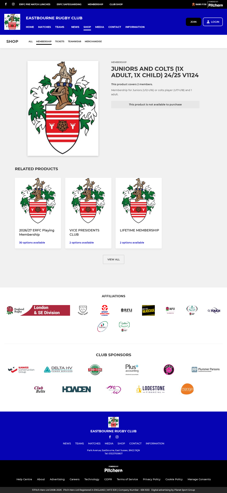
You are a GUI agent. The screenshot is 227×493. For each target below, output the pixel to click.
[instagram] (13, 4)
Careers (74, 479)
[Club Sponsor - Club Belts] (40, 390)
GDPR (108, 479)
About (41, 479)
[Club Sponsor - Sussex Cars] (95, 370)
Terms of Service (127, 479)
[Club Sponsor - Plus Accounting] (132, 370)
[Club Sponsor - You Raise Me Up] (169, 370)
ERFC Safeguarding (69, 4)
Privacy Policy (151, 479)
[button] (30, 27)
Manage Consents (199, 479)
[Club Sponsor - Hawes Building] (21, 370)
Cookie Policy (174, 479)
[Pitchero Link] (216, 6)
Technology (91, 479)
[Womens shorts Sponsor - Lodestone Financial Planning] (150, 390)
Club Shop (116, 4)
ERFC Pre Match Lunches (34, 4)
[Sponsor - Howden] (76, 390)
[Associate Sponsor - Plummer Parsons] (206, 370)
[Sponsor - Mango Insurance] (187, 390)
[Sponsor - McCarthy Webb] (113, 390)
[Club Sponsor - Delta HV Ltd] (58, 370)
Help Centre (24, 479)
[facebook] (5, 4)
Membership (95, 4)
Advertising (57, 479)
